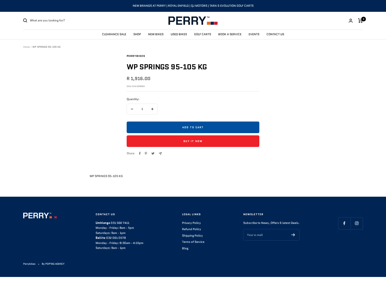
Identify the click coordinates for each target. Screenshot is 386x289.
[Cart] (360, 20)
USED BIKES (179, 34)
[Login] (351, 21)
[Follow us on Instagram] (356, 223)
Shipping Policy (192, 235)
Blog (185, 248)
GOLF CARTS (202, 34)
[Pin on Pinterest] (146, 153)
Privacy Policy (191, 223)
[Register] (293, 234)
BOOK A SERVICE (229, 34)
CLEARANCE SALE (114, 34)
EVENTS (254, 34)
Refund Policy (191, 229)
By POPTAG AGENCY (53, 264)
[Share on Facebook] (140, 153)
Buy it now (193, 141)
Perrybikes (136, 56)
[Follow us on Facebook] (344, 223)
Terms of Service (193, 242)
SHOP (137, 34)
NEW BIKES (156, 34)
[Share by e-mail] (160, 153)
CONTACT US (275, 34)
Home (26, 47)
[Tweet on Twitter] (153, 153)
